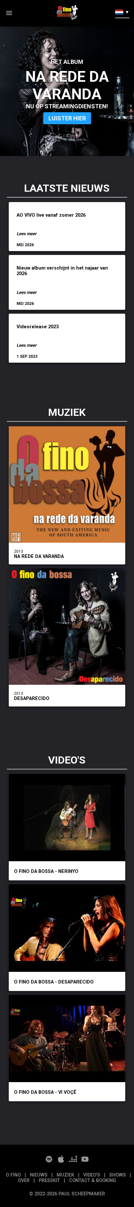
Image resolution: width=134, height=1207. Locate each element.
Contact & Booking (92, 1180)
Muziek (66, 1175)
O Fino (14, 1175)
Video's (92, 1175)
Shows (118, 1175)
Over (24, 1180)
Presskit (50, 1180)
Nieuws (39, 1175)
